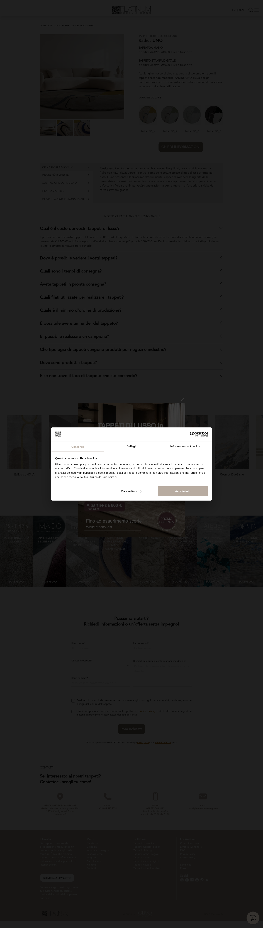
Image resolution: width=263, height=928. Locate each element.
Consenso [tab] (77, 446)
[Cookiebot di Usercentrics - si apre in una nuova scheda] (192, 434)
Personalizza (129, 491)
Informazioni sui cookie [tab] (185, 446)
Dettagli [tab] (132, 446)
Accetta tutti (182, 491)
